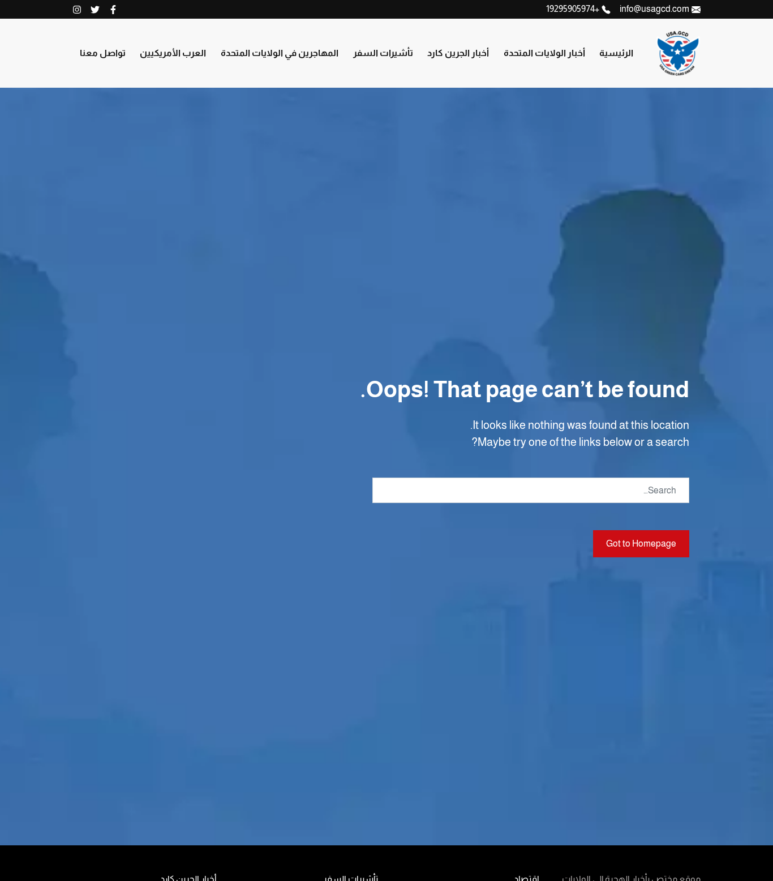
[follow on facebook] (113, 9)
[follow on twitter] (95, 9)
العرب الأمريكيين (173, 53)
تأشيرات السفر (383, 53)
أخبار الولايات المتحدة (544, 53)
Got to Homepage (641, 543)
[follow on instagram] (76, 9)
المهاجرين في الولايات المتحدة (279, 53)
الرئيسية (616, 53)
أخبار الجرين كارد (458, 53)
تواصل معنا (103, 53)
